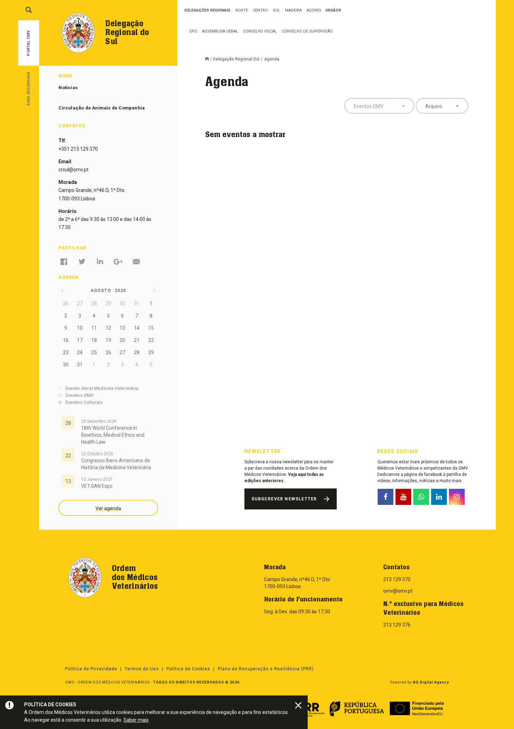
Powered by (419, 682)
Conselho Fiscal (260, 31)
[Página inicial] (209, 59)
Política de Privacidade (91, 668)
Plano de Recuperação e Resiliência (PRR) (266, 668)
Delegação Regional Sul (236, 59)
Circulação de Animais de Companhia (101, 107)
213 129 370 (397, 579)
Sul (276, 10)
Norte (241, 10)
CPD (193, 31)
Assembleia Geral (220, 31)
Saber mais (136, 720)
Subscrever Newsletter (284, 498)
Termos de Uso (142, 668)
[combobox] (379, 106)
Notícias (68, 87)
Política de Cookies (188, 668)
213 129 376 (397, 625)
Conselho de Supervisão (307, 31)
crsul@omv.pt (73, 169)
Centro (260, 10)
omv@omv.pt (398, 591)
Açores (314, 10)
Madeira (293, 10)
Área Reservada (28, 88)
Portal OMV (28, 43)
